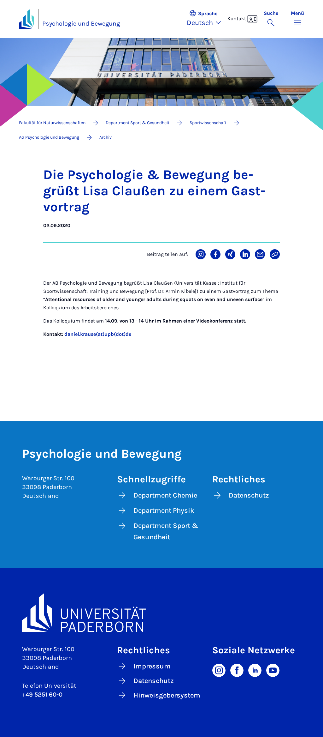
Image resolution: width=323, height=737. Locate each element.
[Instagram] (219, 670)
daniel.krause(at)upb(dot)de (97, 334)
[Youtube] (272, 670)
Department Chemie (165, 495)
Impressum (152, 666)
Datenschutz (249, 495)
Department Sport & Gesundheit (165, 531)
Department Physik (163, 510)
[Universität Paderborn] (161, 612)
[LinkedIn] (254, 670)
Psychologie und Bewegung (81, 23)
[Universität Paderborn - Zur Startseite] (26, 19)
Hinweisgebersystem (166, 695)
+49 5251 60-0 (42, 694)
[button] (207, 18)
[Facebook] (237, 670)
